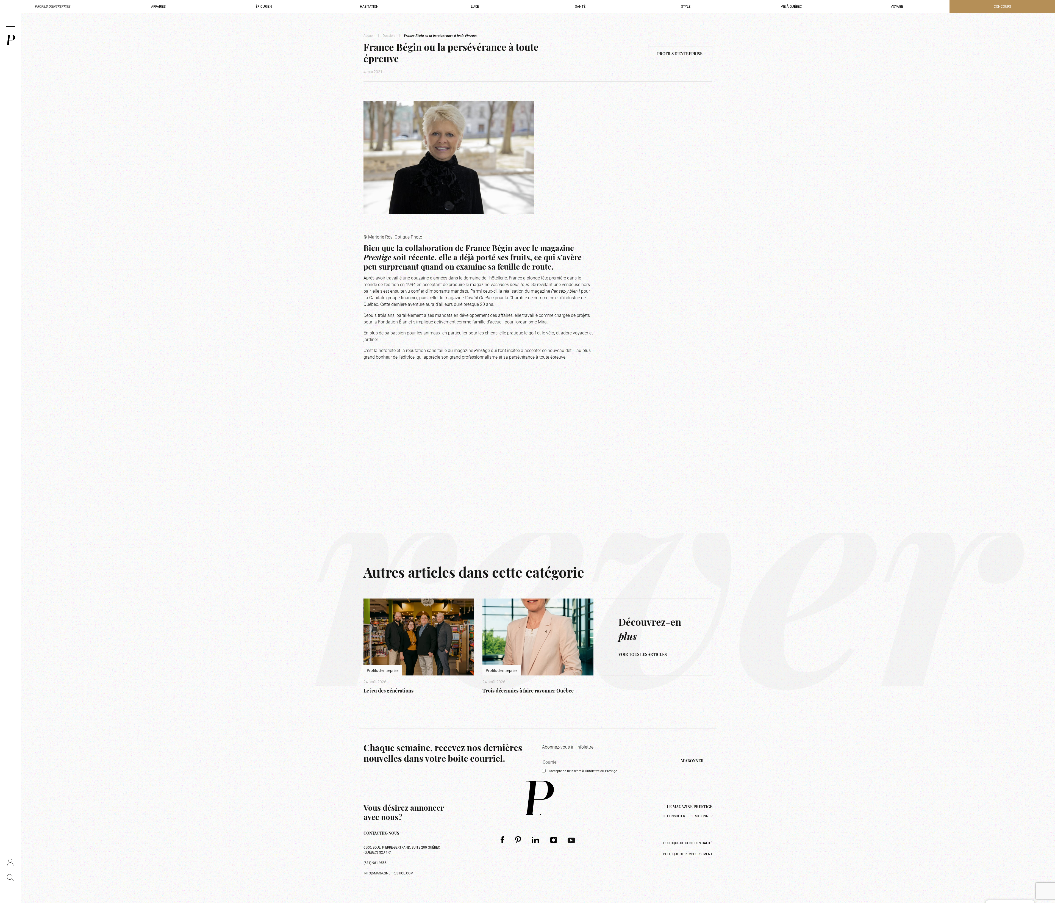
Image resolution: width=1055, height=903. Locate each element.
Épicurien (264, 6)
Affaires (158, 6)
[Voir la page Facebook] (502, 839)
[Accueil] (10, 40)
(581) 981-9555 (375, 862)
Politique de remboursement (687, 854)
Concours (1002, 6)
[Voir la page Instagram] (553, 839)
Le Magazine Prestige (689, 807)
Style (685, 6)
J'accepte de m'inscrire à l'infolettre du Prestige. (583, 771)
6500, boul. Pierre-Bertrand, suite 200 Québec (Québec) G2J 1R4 (401, 849)
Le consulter (674, 816)
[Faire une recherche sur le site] (10, 877)
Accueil (368, 35)
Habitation (369, 6)
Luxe (475, 6)
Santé (580, 6)
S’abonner (703, 816)
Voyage (897, 6)
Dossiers (389, 35)
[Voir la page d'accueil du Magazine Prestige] (538, 798)
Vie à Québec (791, 6)
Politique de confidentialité (687, 843)
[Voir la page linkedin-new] (535, 839)
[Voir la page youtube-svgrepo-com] (571, 839)
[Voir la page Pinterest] (518, 839)
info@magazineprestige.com (388, 873)
